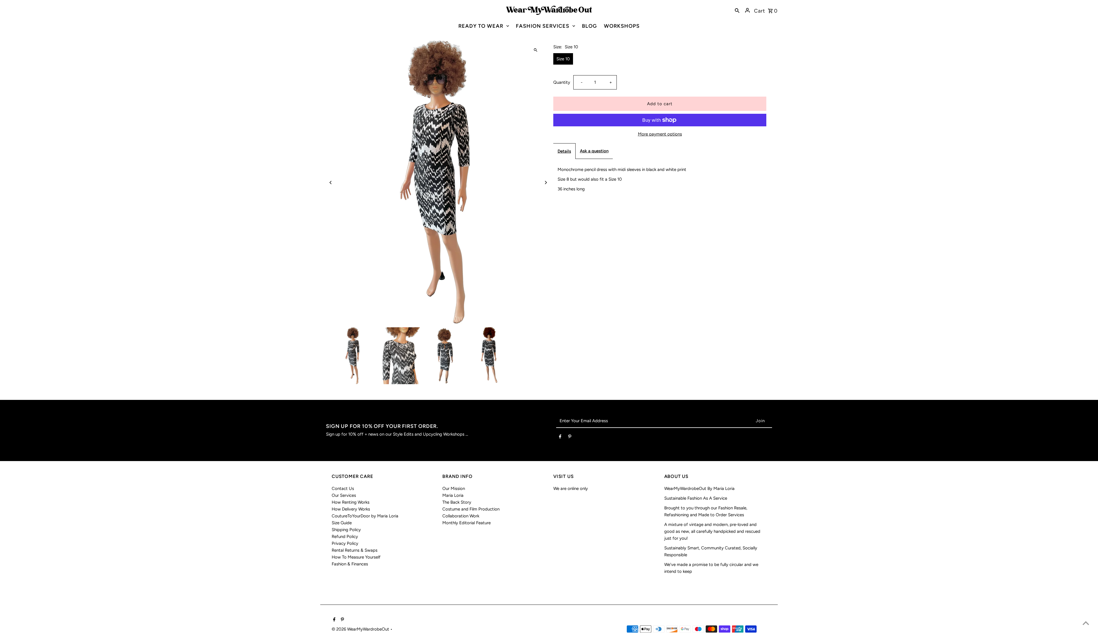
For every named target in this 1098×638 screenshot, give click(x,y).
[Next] (545, 182)
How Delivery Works (351, 509)
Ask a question (594, 150)
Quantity (561, 82)
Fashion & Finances (350, 564)
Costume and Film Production (471, 509)
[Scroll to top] (1085, 623)
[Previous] (331, 182)
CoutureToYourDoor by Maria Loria (365, 516)
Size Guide (342, 522)
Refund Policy (345, 536)
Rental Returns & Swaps (354, 550)
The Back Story (456, 502)
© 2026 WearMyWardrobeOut (361, 629)
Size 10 (563, 58)
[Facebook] (560, 437)
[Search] (737, 10)
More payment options (660, 134)
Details (564, 151)
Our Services (344, 495)
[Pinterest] (569, 437)
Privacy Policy (345, 543)
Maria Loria (453, 495)
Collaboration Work (460, 516)
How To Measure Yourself (356, 557)
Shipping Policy (346, 529)
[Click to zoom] (535, 49)
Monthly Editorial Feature (466, 522)
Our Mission (453, 488)
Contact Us (343, 488)
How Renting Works (350, 502)
